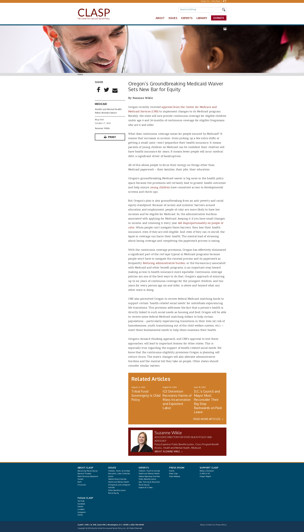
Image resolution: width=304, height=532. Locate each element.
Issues (173, 18)
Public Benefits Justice (183, 444)
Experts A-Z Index (146, 487)
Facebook (81, 504)
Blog (202, 525)
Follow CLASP (85, 498)
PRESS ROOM (176, 467)
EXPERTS (144, 467)
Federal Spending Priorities (149, 476)
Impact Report (205, 476)
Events (171, 471)
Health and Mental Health (176, 447)
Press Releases (174, 476)
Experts (187, 18)
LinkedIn (81, 509)
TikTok (80, 515)
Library (201, 18)
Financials (82, 485)
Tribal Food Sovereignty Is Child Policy (146, 395)
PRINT (112, 137)
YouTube (81, 501)
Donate (218, 17)
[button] (98, 92)
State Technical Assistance (88, 476)
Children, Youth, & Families (119, 471)
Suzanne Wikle (168, 432)
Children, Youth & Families (149, 471)
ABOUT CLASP (85, 467)
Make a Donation (207, 471)
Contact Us (205, 1)
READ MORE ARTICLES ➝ (208, 419)
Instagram (82, 512)
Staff (80, 482)
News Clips (173, 473)
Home (80, 74)
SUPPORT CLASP (209, 467)
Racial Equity (113, 493)
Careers (80, 479)
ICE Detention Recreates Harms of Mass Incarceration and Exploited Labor (177, 399)
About (160, 18)
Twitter (80, 506)
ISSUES (112, 467)
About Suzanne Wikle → (169, 451)
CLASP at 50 (205, 473)
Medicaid (196, 447)
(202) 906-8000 (137, 525)
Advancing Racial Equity (87, 471)
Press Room (216, 1)
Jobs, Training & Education (149, 482)
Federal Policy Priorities (117, 479)
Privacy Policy (221, 525)
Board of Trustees (84, 473)
